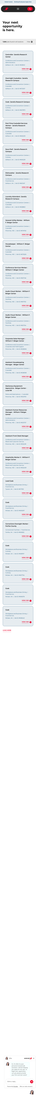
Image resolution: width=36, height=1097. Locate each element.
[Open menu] (18, 9)
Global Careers (9, 2)
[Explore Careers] (30, 9)
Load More (7, 630)
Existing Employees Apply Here (22, 2)
